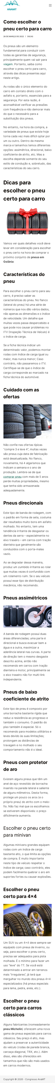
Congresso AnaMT (35, 1079)
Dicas (30, 36)
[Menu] (50, 5)
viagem (8, 64)
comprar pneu (12, 476)
